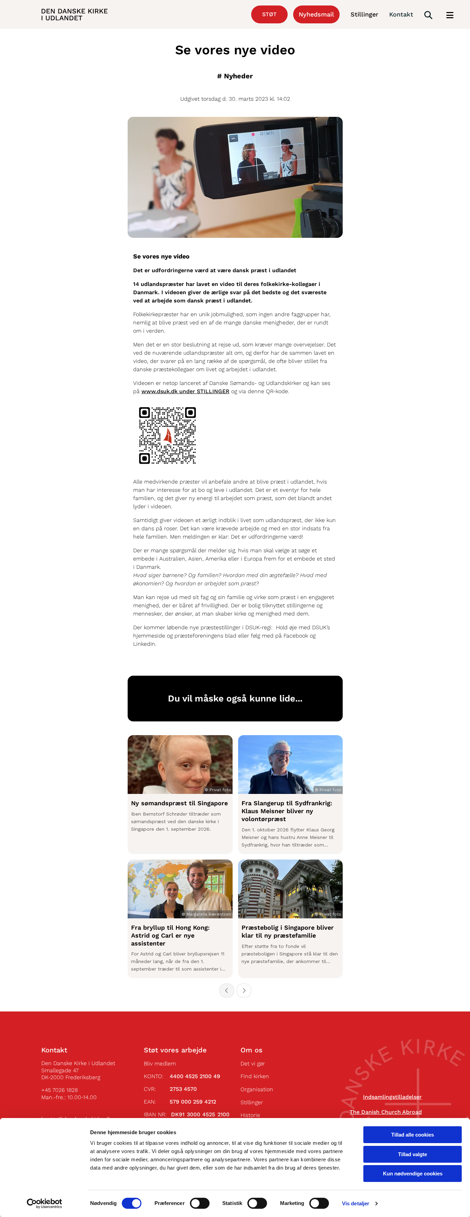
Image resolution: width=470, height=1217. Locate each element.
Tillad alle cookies (412, 1135)
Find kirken (255, 1076)
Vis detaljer (355, 1203)
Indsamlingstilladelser (392, 1097)
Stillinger (252, 1102)
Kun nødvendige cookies (412, 1173)
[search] (428, 15)
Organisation (257, 1089)
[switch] (200, 1203)
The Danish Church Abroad (386, 1112)
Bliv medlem (160, 1063)
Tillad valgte (412, 1154)
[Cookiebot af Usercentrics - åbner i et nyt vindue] (44, 1203)
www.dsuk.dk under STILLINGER (185, 391)
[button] (449, 15)
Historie (250, 1115)
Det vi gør (253, 1063)
